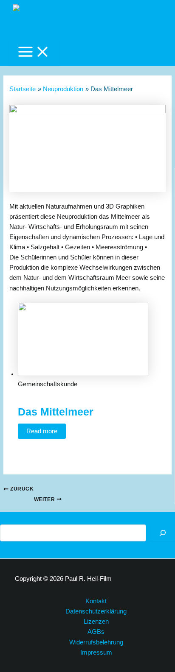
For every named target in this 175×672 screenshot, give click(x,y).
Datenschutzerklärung (96, 611)
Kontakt (96, 601)
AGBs (96, 631)
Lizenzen (96, 621)
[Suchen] (162, 532)
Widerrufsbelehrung (96, 642)
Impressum (96, 652)
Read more (41, 431)
